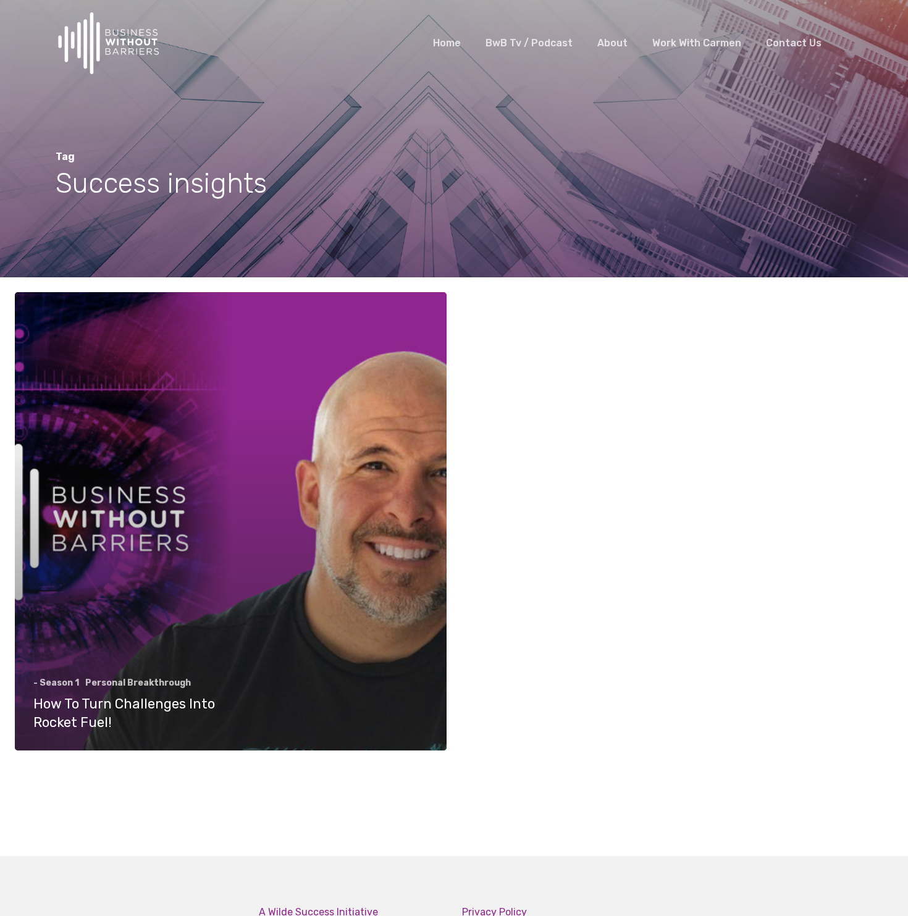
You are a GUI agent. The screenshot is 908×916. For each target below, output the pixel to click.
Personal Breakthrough (138, 683)
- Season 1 (56, 683)
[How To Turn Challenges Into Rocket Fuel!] (231, 521)
